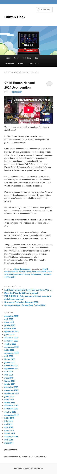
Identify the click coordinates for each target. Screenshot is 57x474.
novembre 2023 (11, 340)
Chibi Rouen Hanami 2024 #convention (19, 84)
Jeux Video (9, 63)
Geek (16, 58)
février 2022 (9, 359)
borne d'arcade (25, 271)
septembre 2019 (11, 415)
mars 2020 (9, 399)
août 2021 (8, 371)
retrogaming (36, 274)
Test (36, 58)
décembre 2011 (11, 436)
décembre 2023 (11, 337)
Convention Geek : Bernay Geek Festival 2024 (24, 305)
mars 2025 (9, 322)
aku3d (45, 269)
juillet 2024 (9, 334)
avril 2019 (8, 427)
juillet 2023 (9, 350)
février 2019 (9, 433)
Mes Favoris (33, 63)
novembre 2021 (11, 365)
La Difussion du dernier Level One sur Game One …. (28, 289)
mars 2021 (9, 377)
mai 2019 (8, 424)
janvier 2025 (9, 325)
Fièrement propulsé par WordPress (28, 468)
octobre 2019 (10, 411)
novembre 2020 (11, 390)
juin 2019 (8, 421)
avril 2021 (8, 374)
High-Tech (27, 58)
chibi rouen (37, 271)
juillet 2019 (9, 418)
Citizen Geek (14, 16)
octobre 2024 (10, 328)
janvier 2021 (9, 384)
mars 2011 (9, 442)
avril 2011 (8, 439)
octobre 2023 (10, 343)
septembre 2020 (11, 393)
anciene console (11, 271)
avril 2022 (8, 356)
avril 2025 (8, 319)
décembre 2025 (11, 316)
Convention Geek (16, 274)
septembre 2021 (11, 368)
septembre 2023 (11, 346)
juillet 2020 (9, 396)
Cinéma (21, 63)
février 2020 (9, 402)
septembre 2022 (11, 353)
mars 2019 (9, 430)
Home (7, 58)
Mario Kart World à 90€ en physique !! (21, 292)
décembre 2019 (11, 405)
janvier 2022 (9, 362)
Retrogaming (25, 269)
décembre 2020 (11, 387)
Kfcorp (27, 274)
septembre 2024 (11, 331)
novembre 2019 (11, 408)
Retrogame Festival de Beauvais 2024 (21, 302)
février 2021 (9, 380)
